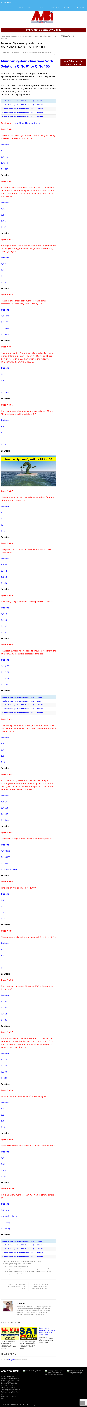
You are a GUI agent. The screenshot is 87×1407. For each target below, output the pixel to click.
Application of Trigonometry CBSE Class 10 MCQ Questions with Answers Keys (47, 1340)
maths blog (6, 1261)
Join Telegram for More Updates (73, 63)
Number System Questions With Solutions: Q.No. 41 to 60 (22, 109)
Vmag (33, 1405)
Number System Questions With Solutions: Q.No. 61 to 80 (22, 113)
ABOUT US (31, 7)
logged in (12, 1360)
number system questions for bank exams (17, 1268)
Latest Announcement (13, 36)
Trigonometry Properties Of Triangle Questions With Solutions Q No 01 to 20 (41, 1286)
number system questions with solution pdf (17, 1273)
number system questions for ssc (14, 1271)
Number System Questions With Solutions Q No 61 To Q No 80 (16, 1286)
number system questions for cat (41, 1268)
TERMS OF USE (79, 7)
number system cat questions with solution (17, 1263)
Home (3, 36)
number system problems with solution (15, 1266)
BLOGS (21, 7)
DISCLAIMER (67, 7)
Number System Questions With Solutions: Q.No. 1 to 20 (22, 101)
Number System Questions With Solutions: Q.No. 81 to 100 (22, 116)
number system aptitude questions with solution (26, 1261)
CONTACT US (42, 7)
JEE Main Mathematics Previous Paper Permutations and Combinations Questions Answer (8, 1345)
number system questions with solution (38, 1271)
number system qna (44, 52)
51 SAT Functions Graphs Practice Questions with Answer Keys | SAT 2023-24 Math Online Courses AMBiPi (28, 1345)
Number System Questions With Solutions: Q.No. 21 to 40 (22, 105)
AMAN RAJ (6, 52)
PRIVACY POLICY (55, 7)
